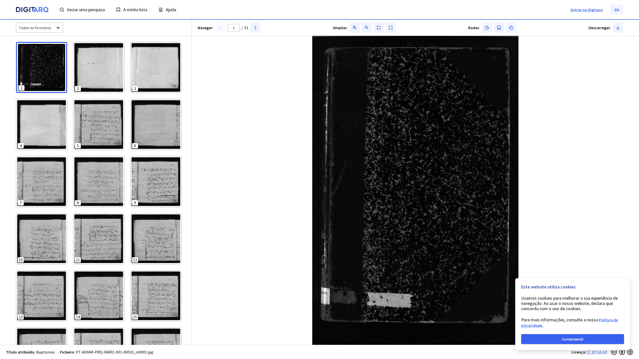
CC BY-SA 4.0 (597, 352)
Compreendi (572, 339)
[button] (41, 67)
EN (617, 9)
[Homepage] (32, 10)
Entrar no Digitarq (587, 9)
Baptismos (45, 352)
